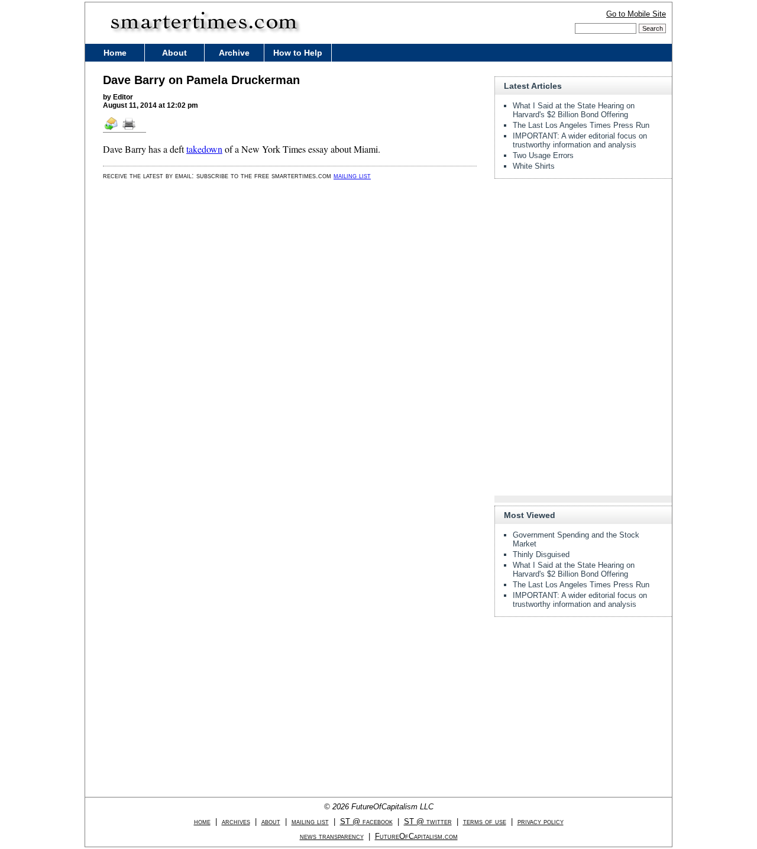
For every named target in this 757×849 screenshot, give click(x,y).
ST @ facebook (366, 821)
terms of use (484, 821)
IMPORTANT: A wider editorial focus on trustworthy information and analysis (580, 140)
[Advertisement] (583, 262)
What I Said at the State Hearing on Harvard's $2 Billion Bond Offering (574, 110)
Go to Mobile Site (636, 13)
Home (115, 52)
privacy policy (540, 821)
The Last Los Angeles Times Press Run (581, 125)
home (202, 821)
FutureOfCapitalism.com (416, 836)
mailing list (352, 175)
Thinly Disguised (541, 554)
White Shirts (534, 166)
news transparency (332, 836)
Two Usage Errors (543, 155)
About (174, 52)
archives (236, 821)
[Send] (112, 129)
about (270, 821)
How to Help (297, 52)
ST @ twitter (428, 821)
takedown (204, 149)
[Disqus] (290, 340)
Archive (234, 52)
